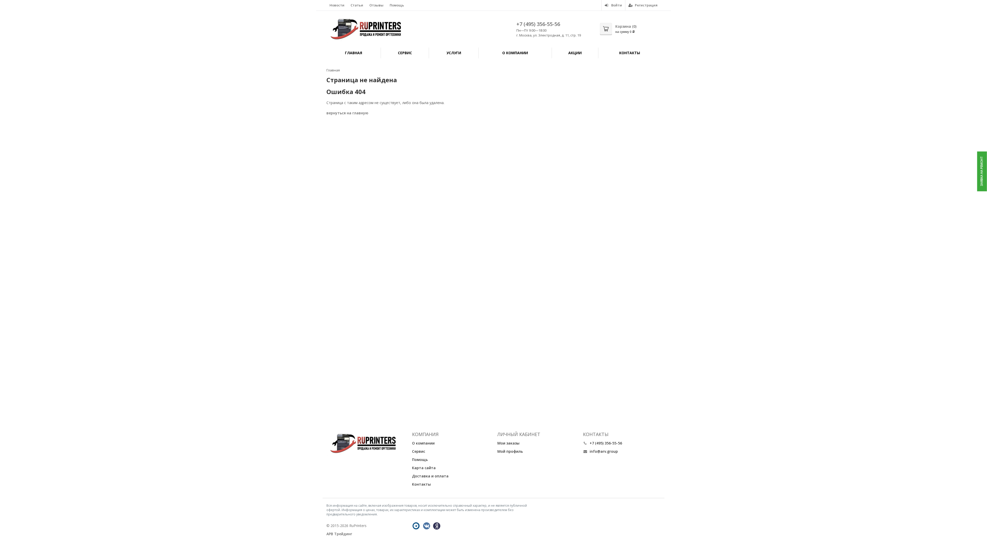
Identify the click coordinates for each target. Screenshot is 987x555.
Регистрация (645, 5)
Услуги (453, 52)
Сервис (405, 52)
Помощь (397, 5)
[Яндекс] (436, 526)
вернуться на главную (347, 112)
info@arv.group (604, 451)
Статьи (357, 5)
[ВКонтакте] (427, 526)
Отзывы (376, 5)
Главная (353, 52)
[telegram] (416, 526)
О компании (515, 52)
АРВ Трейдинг (339, 533)
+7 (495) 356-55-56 (538, 24)
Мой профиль (510, 451)
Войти (616, 5)
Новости (337, 5)
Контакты (629, 52)
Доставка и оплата (430, 476)
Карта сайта (424, 467)
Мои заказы (508, 443)
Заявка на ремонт (982, 171)
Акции (575, 52)
